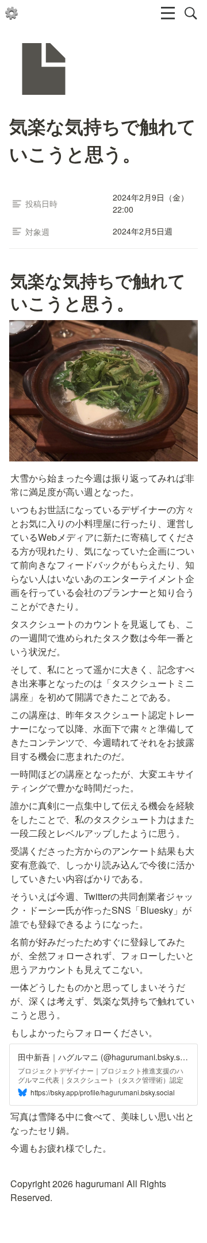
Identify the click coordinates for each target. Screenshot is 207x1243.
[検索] (190, 13)
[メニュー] (167, 13)
